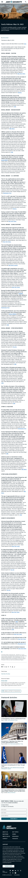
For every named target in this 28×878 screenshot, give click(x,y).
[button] (25, 2)
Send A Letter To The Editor (12, 691)
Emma (4, 680)
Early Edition (6, 805)
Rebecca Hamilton (11, 792)
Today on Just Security (8, 806)
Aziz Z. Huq (20, 743)
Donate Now (8, 866)
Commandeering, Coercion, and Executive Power (13, 718)
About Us (5, 832)
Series (14, 834)
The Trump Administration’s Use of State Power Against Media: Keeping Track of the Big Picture (13, 790)
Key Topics (15, 832)
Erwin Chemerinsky (12, 743)
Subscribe (13, 818)
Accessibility (17, 874)
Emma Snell (5, 37)
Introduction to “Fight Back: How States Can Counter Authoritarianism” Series (12, 742)
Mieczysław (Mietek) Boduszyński (15, 767)
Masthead (5, 834)
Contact (5, 838)
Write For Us (6, 836)
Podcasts (15, 838)
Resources (15, 836)
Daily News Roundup (5, 673)
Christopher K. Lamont (6, 768)
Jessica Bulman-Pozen (13, 720)
